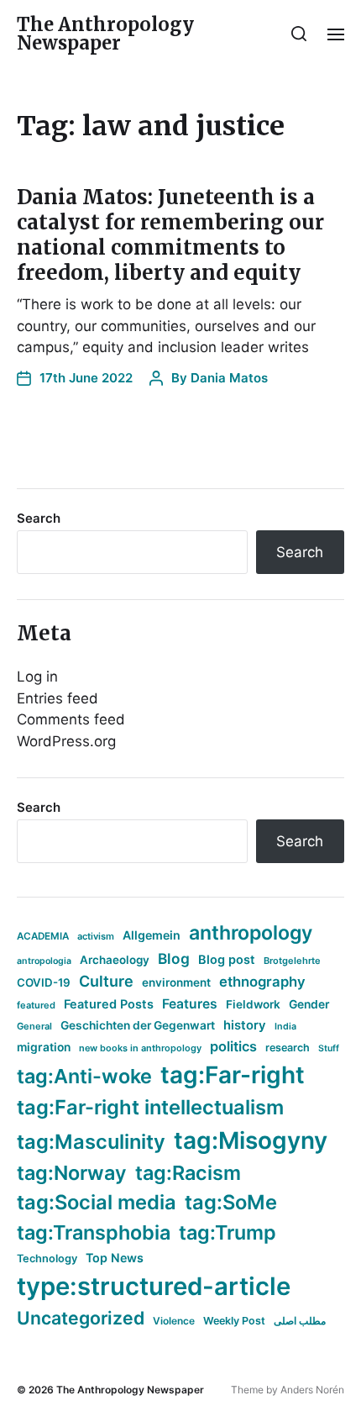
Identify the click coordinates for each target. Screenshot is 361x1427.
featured (36, 1005)
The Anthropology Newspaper (105, 33)
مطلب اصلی (300, 1320)
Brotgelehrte (292, 960)
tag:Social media (96, 1202)
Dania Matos (229, 378)
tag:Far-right (232, 1075)
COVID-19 (44, 982)
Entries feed (57, 698)
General (34, 1026)
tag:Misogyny (250, 1140)
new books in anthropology (140, 1048)
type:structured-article (153, 1286)
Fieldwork (253, 1004)
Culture (106, 981)
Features (189, 1004)
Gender (309, 1004)
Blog (174, 958)
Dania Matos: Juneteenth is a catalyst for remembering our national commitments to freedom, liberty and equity (170, 235)
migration (44, 1047)
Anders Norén (312, 1389)
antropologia (44, 961)
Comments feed (71, 719)
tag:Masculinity (91, 1141)
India (285, 1026)
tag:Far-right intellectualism (150, 1107)
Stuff (328, 1048)
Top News (115, 1258)
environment (176, 982)
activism (95, 936)
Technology (47, 1258)
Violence (174, 1320)
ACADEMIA (43, 936)
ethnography (262, 981)
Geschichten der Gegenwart (137, 1025)
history (244, 1025)
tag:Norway (72, 1173)
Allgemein (151, 935)
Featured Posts (109, 1004)
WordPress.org (66, 741)
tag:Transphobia (93, 1232)
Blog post (226, 959)
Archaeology (114, 959)
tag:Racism (188, 1173)
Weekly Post (234, 1320)
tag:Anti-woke (84, 1076)
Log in (37, 676)
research (287, 1047)
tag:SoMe (231, 1202)
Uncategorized (80, 1318)
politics (233, 1046)
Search (38, 518)
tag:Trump (227, 1232)
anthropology (250, 933)
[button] (299, 33)
